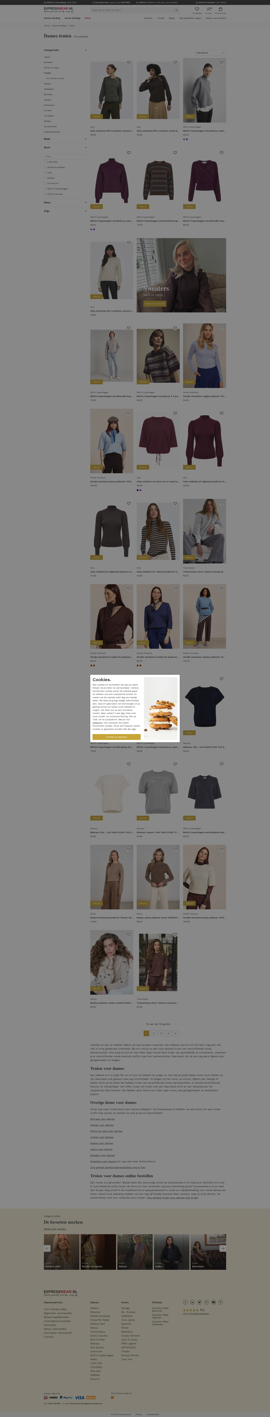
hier (123, 713)
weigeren (97, 723)
